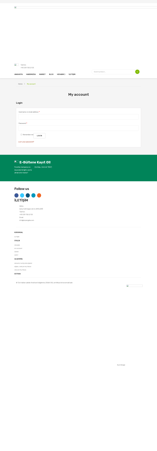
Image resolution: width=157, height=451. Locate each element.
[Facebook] (16, 195)
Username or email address (29, 112)
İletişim (72, 74)
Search (137, 72)
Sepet (16, 255)
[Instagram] (28, 195)
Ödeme (16, 252)
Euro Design (121, 365)
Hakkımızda (31, 74)
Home (20, 84)
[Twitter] (22, 195)
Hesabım (60, 74)
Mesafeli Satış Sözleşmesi (23, 263)
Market (42, 74)
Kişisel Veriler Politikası (22, 266)
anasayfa (18, 74)
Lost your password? (26, 142)
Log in (39, 136)
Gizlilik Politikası (20, 270)
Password (23, 123)
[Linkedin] (33, 195)
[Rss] (39, 195)
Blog (51, 74)
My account (18, 248)
